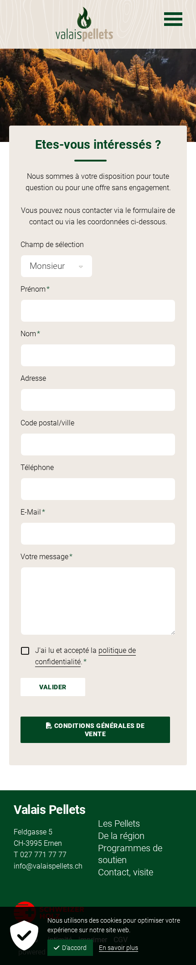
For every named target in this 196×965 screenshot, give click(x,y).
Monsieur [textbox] (47, 266)
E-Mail (50, 513)
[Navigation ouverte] (173, 19)
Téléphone (37, 467)
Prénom (50, 290)
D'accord (74, 947)
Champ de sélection (52, 244)
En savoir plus (118, 947)
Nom (50, 334)
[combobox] (57, 266)
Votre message (50, 557)
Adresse (33, 378)
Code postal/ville (47, 423)
